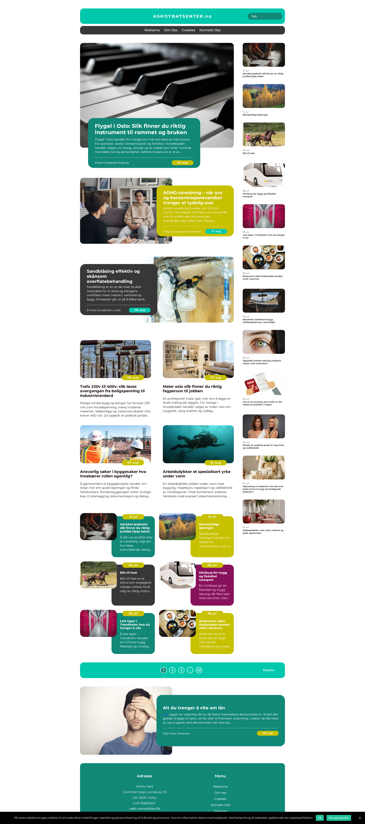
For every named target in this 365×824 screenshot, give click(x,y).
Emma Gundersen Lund (103, 310)
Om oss (170, 30)
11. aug (216, 231)
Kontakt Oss (210, 30)
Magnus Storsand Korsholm (182, 231)
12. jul (212, 517)
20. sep (268, 733)
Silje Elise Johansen (176, 733)
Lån (165, 714)
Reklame (152, 30)
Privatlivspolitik (339, 817)
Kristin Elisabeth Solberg (112, 162)
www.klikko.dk (149, 808)
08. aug (140, 310)
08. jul (212, 565)
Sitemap (220, 811)
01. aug (215, 462)
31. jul (133, 517)
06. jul (133, 613)
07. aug (215, 377)
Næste (268, 670)
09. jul (133, 565)
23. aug (182, 162)
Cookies (188, 30)
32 (199, 670)
